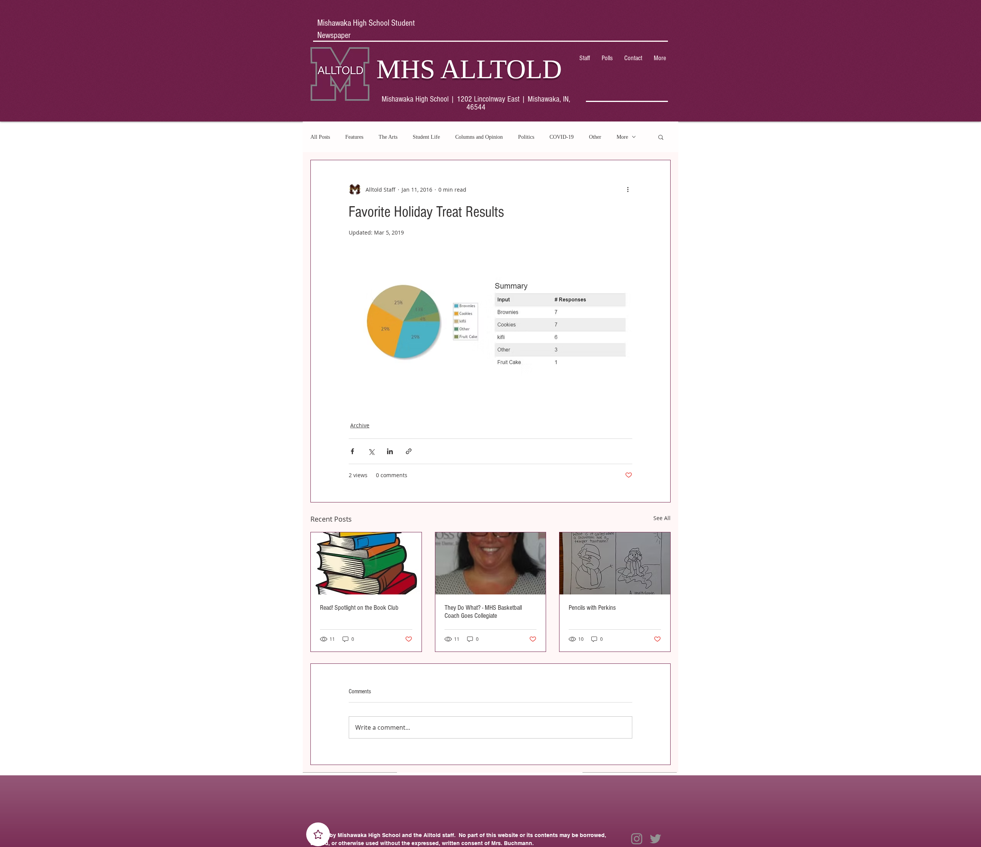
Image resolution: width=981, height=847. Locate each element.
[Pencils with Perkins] (614, 563)
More (622, 137)
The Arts (388, 137)
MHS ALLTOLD (469, 69)
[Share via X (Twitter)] (371, 451)
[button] (660, 137)
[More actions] (627, 189)
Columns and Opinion (479, 137)
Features (354, 137)
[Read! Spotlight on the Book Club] (366, 563)
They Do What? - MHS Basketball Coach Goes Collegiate (483, 612)
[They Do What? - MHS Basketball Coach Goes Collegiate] (490, 563)
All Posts (320, 137)
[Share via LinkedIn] (390, 451)
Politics (526, 137)
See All (662, 518)
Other (595, 137)
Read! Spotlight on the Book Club (359, 608)
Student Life (426, 137)
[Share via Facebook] (352, 451)
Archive (359, 425)
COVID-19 (562, 137)
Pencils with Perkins (592, 608)
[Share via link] (408, 451)
